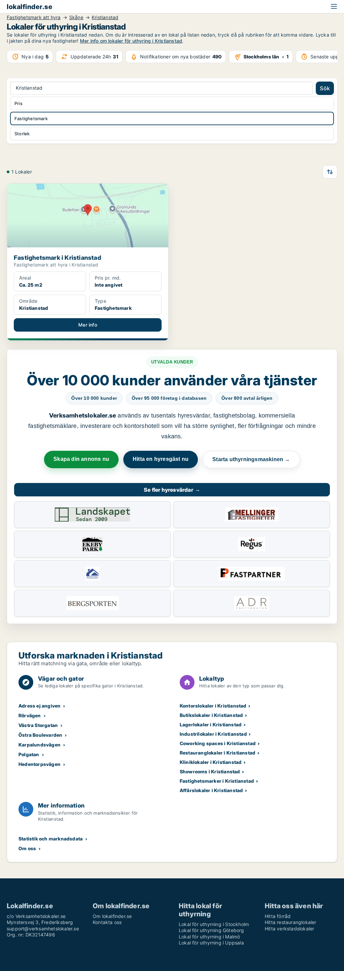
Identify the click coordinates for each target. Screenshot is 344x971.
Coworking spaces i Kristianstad (218, 743)
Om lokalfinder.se (112, 916)
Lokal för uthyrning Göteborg (211, 930)
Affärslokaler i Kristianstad (211, 790)
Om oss (27, 848)
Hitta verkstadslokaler (289, 928)
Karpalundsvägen (39, 744)
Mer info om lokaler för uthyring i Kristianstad (131, 41)
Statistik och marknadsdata (50, 838)
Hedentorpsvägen (39, 764)
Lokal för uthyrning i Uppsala (211, 942)
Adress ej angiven (39, 706)
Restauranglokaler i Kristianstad (217, 753)
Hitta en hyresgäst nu (160, 459)
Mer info (87, 325)
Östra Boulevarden (40, 735)
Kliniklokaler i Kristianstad (211, 762)
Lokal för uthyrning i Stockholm (214, 924)
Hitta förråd (278, 916)
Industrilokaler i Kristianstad (213, 734)
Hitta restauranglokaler (290, 922)
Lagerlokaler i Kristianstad (211, 724)
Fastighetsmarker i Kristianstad (217, 781)
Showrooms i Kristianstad (210, 771)
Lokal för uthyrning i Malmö (209, 936)
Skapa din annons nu (81, 459)
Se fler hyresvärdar (172, 489)
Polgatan (28, 754)
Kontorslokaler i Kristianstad (213, 706)
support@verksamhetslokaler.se (43, 928)
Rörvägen (29, 715)
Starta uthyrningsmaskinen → (251, 459)
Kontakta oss (107, 922)
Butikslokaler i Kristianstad (211, 715)
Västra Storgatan (38, 725)
